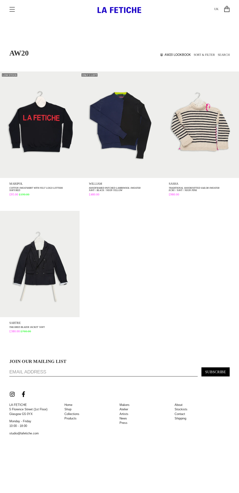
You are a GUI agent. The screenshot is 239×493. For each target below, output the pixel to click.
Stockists (181, 409)
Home (68, 405)
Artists (124, 414)
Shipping (180, 418)
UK (216, 9)
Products (70, 418)
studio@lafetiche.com (24, 433)
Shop (67, 409)
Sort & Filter (204, 55)
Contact (180, 414)
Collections (71, 414)
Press (123, 423)
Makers (125, 405)
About (179, 405)
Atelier (124, 409)
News (123, 418)
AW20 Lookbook (178, 55)
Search (224, 55)
